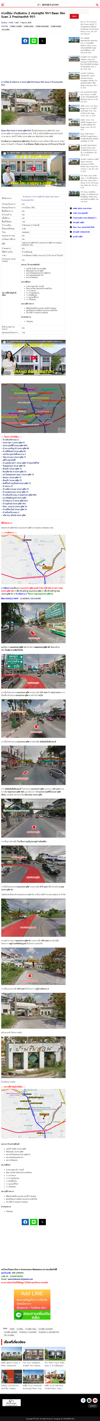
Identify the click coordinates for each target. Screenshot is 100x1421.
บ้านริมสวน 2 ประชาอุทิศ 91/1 (15, 501)
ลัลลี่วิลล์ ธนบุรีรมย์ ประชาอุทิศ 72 (17, 483)
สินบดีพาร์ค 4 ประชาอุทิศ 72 (14, 472)
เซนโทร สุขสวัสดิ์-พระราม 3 (14, 454)
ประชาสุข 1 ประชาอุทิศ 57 (14, 443)
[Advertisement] (19, 1247)
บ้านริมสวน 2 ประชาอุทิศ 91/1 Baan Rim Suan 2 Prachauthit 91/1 (40, 198)
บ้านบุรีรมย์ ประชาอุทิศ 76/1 (14, 504)
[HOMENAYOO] (48, 4)
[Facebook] (83, 1400)
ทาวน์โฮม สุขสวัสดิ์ (10, 1332)
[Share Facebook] (25, 41)
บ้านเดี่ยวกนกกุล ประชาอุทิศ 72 (16, 489)
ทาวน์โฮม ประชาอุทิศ (45, 1329)
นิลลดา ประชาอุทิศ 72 (12, 477)
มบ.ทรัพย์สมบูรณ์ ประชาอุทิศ (14, 498)
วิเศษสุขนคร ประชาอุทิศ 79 (14, 466)
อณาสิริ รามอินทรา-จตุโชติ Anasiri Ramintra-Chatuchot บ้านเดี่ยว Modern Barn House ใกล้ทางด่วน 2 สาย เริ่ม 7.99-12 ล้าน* (90, 165)
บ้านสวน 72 (8, 486)
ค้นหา (74, 16)
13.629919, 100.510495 (30, 599)
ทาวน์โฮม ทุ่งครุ (31, 1329)
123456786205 (16, 1276)
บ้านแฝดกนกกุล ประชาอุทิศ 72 (15, 492)
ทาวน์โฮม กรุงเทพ (28, 26)
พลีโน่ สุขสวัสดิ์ (9, 460)
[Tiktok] (89, 1400)
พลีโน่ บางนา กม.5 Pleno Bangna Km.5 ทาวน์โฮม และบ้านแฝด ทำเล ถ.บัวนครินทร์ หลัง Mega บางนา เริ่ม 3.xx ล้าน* (89, 111)
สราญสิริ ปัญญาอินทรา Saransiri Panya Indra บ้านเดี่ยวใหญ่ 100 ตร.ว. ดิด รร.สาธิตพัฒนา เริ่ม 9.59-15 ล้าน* (89, 150)
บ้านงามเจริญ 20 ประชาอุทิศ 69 (16, 448)
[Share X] (42, 41)
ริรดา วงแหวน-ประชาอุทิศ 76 (15, 507)
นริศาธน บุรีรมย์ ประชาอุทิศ (14, 515)
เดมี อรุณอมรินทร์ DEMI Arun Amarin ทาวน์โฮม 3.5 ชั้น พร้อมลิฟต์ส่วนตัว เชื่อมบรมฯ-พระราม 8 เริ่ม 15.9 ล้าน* (89, 97)
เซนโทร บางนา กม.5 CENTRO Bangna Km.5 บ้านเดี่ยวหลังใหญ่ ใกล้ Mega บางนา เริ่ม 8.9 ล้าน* (88, 125)
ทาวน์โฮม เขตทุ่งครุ (56, 26)
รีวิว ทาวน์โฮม (5, 30)
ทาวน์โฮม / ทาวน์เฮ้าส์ (15, 26)
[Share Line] (34, 41)
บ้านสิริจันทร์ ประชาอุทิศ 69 (14, 451)
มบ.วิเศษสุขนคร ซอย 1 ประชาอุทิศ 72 (18, 475)
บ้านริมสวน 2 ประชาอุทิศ (28, 1332)
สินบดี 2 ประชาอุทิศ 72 (12, 480)
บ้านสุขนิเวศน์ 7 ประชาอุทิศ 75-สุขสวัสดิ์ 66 (21, 463)
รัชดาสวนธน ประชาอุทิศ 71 (14, 457)
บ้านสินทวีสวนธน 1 (11, 440)
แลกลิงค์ (92, 1406)
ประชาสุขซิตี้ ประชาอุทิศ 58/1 (15, 445)
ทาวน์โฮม (20, 1329)
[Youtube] (95, 1400)
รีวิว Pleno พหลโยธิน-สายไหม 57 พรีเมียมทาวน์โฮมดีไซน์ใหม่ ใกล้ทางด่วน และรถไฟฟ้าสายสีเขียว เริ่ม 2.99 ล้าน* (89, 197)
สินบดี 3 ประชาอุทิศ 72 (12, 469)
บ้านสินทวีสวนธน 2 (11, 512)
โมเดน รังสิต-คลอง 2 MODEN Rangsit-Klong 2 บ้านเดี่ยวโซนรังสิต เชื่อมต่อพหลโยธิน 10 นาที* (89, 137)
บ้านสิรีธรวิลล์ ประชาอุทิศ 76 (15, 509)
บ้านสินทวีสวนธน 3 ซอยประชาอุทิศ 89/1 (20, 495)
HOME (12, 1329)
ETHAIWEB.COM (68, 1418)
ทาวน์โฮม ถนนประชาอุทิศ (42, 26)
